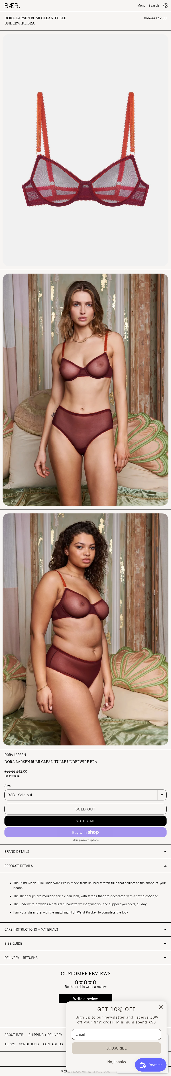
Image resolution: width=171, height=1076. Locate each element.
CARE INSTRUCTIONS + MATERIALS (31, 929)
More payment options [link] (86, 840)
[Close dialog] (161, 1007)
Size (7, 786)
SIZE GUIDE (13, 943)
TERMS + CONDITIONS (21, 1044)
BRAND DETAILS (16, 851)
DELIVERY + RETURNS (21, 958)
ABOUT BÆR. (14, 1035)
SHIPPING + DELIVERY (45, 1035)
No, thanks (116, 1062)
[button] (85, 821)
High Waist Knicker (83, 912)
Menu (141, 5)
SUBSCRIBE (116, 1048)
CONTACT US (53, 1044)
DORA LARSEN (15, 755)
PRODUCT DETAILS (18, 866)
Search (154, 5)
